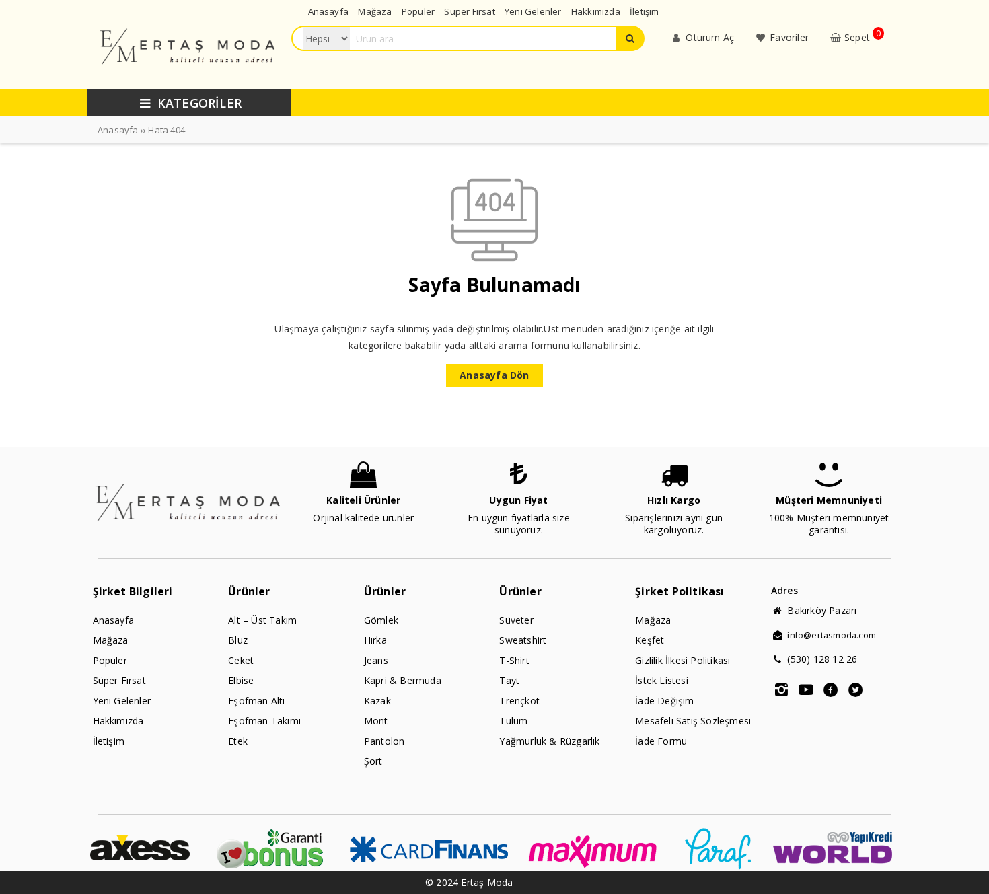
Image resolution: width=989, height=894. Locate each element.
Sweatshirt (522, 640)
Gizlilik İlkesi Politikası (682, 660)
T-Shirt (514, 660)
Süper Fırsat (119, 680)
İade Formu (661, 741)
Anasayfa (114, 619)
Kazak (377, 700)
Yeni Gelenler (122, 700)
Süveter (516, 619)
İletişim (109, 741)
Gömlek (381, 619)
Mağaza (111, 640)
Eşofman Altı (256, 700)
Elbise (241, 680)
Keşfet (649, 640)
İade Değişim (664, 700)
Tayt (509, 680)
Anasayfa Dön (494, 375)
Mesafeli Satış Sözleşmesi (693, 720)
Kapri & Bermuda (402, 680)
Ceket (241, 660)
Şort (373, 761)
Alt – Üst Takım (262, 619)
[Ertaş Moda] (189, 77)
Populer (110, 660)
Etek (238, 741)
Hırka (375, 640)
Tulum (513, 720)
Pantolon (384, 741)
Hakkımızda (118, 720)
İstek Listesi (661, 680)
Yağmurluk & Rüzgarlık (549, 741)
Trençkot (519, 700)
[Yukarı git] (965, 870)
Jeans (376, 660)
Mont (376, 720)
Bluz (238, 640)
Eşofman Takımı (264, 720)
